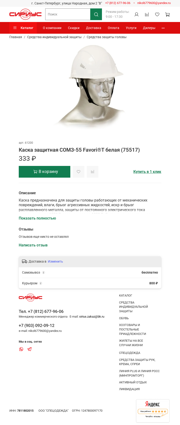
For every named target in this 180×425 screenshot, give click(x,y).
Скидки (73, 28)
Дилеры (149, 28)
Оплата (113, 28)
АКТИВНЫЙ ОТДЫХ (133, 382)
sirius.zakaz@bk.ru (91, 316)
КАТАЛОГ (125, 295)
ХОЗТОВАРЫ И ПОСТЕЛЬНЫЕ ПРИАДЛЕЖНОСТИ (132, 329)
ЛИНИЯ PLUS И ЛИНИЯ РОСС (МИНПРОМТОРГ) (139, 373)
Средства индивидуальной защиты (54, 37)
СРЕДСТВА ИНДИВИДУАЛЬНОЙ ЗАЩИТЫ (133, 307)
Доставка (93, 28)
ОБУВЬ (124, 318)
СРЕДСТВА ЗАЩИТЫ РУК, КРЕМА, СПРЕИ (137, 362)
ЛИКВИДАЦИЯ (129, 389)
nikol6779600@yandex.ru (154, 3)
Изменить (55, 261)
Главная (15, 37)
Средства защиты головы (107, 37)
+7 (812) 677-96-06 (117, 3)
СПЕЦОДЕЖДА (129, 353)
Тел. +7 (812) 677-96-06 (41, 311)
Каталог (27, 28)
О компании (52, 28)
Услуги (131, 28)
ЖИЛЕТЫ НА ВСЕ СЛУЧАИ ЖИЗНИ (131, 343)
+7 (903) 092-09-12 (36, 325)
